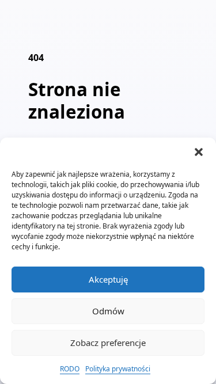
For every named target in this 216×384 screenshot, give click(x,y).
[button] (198, 152)
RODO (69, 369)
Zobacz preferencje (108, 342)
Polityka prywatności (117, 369)
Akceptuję (108, 279)
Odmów (108, 311)
